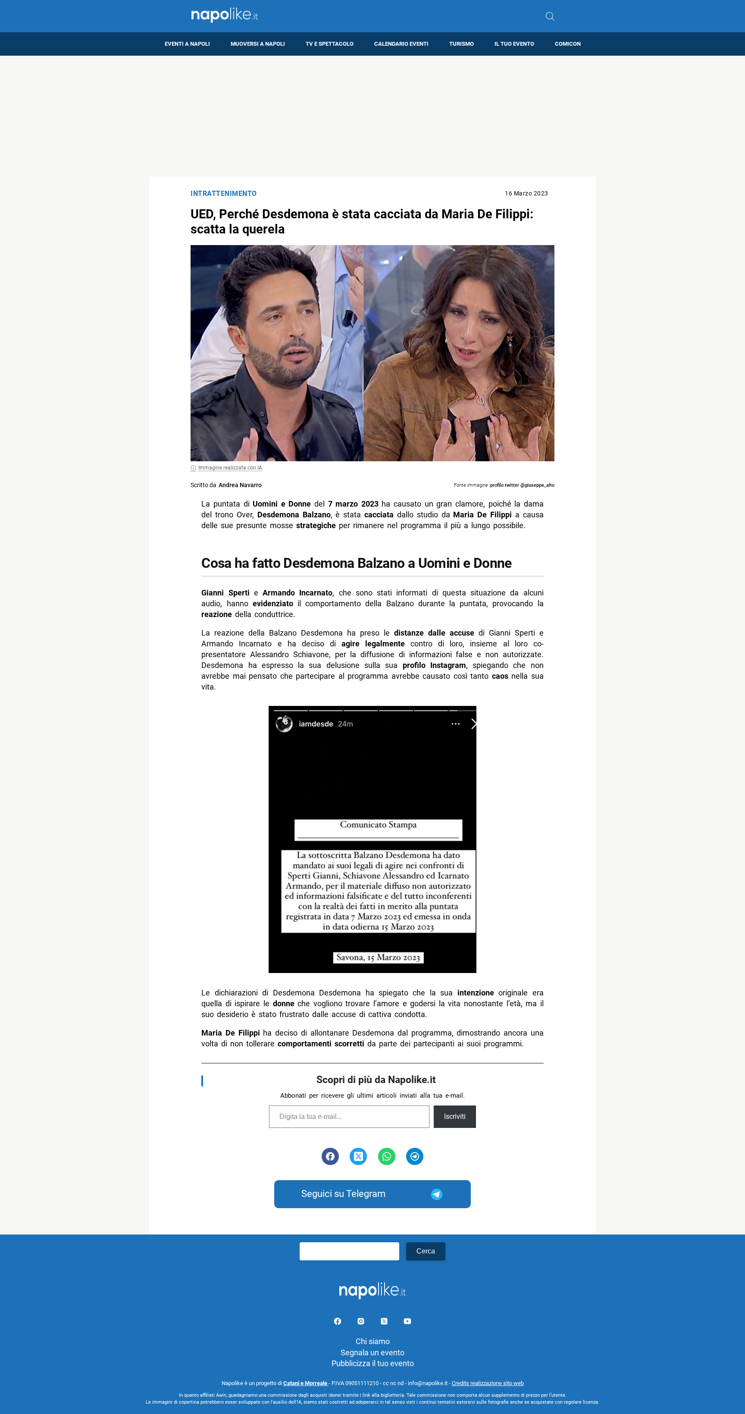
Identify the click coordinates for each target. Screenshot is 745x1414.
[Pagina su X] (385, 1322)
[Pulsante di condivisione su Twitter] (358, 1156)
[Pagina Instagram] (361, 1322)
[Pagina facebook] (338, 1322)
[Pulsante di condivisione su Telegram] (414, 1156)
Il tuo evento (514, 44)
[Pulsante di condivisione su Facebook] (330, 1156)
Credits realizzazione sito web (488, 1383)
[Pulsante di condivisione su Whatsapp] (386, 1156)
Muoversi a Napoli (258, 44)
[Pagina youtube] (407, 1322)
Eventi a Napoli (187, 44)
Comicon (568, 44)
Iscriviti (455, 1116)
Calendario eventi (401, 44)
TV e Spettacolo (330, 44)
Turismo (461, 44)
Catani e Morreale (306, 1383)
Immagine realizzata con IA (230, 468)
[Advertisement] (372, 116)
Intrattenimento (224, 193)
